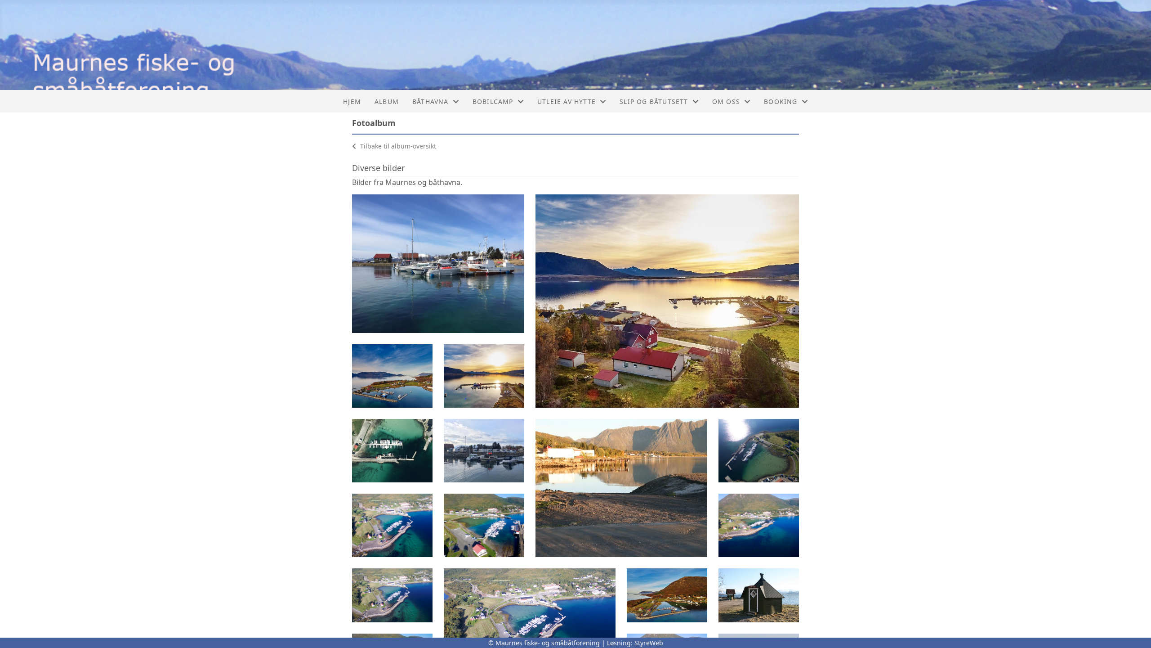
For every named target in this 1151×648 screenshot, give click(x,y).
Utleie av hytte (566, 101)
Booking (780, 101)
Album (387, 101)
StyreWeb (648, 643)
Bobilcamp (493, 101)
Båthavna (430, 101)
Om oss (726, 101)
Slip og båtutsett (654, 101)
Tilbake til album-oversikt (397, 146)
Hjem (352, 101)
